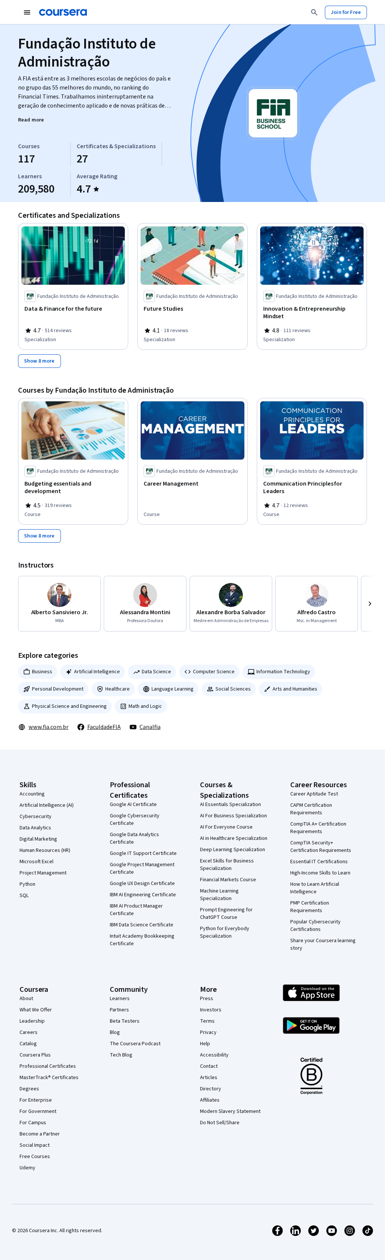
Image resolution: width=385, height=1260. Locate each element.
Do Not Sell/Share (219, 1122)
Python (27, 884)
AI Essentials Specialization (230, 804)
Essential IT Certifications (319, 861)
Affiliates (210, 1100)
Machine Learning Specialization (219, 894)
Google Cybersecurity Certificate (134, 819)
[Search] (314, 12)
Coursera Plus (35, 1055)
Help (205, 1043)
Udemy (27, 1168)
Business (42, 672)
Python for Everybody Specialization (224, 932)
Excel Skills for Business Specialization (227, 864)
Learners (120, 998)
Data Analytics (35, 828)
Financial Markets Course (228, 880)
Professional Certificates (48, 1066)
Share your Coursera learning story (323, 944)
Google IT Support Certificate (143, 853)
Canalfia (150, 727)
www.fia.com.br (48, 727)
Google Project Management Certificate (142, 868)
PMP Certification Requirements (309, 906)
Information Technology (283, 672)
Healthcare (117, 689)
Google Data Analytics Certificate (134, 838)
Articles (208, 1077)
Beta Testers (124, 1021)
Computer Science (214, 672)
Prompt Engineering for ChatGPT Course (226, 913)
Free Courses (35, 1156)
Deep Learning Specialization (232, 849)
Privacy (208, 1032)
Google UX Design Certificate (142, 883)
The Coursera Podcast (135, 1043)
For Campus (33, 1122)
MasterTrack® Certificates (49, 1077)
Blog (115, 1032)
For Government (38, 1111)
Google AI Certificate (133, 804)
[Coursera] (63, 12)
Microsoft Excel (36, 861)
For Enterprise (36, 1100)
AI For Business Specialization (233, 816)
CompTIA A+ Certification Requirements (318, 827)
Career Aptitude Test (314, 794)
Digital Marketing (38, 839)
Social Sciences (233, 689)
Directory (210, 1089)
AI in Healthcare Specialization (233, 838)
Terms (207, 1021)
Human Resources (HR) (45, 850)
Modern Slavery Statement (230, 1111)
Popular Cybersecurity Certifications (315, 925)
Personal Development (57, 689)
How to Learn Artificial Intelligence (314, 888)
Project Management (43, 873)
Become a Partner (40, 1134)
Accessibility (214, 1055)
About (26, 998)
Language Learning (173, 689)
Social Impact (35, 1145)
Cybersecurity (36, 816)
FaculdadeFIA (104, 727)
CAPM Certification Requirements (311, 809)
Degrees (29, 1089)
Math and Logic (145, 706)
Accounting (32, 794)
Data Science (156, 672)
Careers (29, 1032)
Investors (210, 1010)
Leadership (32, 1021)
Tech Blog (121, 1055)
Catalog (28, 1043)
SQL (24, 895)
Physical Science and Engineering (69, 706)
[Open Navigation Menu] (27, 12)
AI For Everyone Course (226, 827)
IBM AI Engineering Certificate (143, 895)
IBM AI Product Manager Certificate (136, 909)
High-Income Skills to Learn (320, 873)
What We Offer (36, 1010)
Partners (119, 1010)
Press (206, 998)
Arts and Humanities (295, 689)
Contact (209, 1066)
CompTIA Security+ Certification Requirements (320, 846)
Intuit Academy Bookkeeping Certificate (142, 939)
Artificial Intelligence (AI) (47, 805)
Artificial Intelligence (97, 672)
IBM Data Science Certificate (141, 925)
